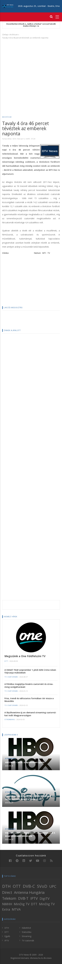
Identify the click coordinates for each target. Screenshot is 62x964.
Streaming (9, 720)
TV (48, 253)
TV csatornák (11, 677)
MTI (44, 253)
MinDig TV (21, 904)
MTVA (16, 909)
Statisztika (26, 932)
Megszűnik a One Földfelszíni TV (24, 656)
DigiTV (44, 898)
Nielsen (37, 253)
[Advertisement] (31, 73)
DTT (6, 661)
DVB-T (23, 898)
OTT (17, 886)
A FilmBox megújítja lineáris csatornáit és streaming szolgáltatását (28, 685)
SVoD (42, 886)
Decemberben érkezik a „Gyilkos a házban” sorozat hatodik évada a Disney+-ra (31, 25)
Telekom (9, 898)
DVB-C (29, 886)
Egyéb (7, 936)
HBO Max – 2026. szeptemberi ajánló (25, 762)
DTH (6, 886)
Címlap (5, 34)
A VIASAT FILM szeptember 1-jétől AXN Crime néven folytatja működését (30, 671)
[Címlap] (7, 6)
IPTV (34, 898)
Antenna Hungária (29, 892)
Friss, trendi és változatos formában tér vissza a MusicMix (29, 700)
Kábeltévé (26, 927)
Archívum (14, 34)
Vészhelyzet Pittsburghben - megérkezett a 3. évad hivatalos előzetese (30, 834)
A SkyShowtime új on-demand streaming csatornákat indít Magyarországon (30, 714)
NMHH (7, 904)
